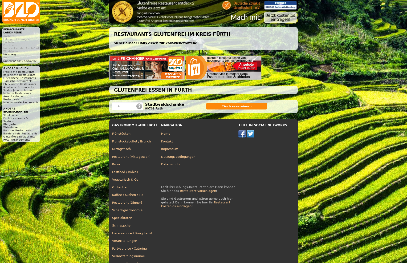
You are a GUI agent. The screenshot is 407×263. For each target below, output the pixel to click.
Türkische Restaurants (18, 81)
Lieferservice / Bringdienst (132, 233)
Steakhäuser (11, 115)
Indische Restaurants (17, 93)
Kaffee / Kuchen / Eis (127, 195)
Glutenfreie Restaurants (19, 136)
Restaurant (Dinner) (127, 202)
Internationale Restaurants (21, 102)
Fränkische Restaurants (18, 71)
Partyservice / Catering (129, 248)
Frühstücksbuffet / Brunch (131, 141)
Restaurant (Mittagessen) (131, 156)
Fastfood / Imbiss (125, 172)
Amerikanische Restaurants (13, 98)
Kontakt (167, 141)
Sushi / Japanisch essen (18, 90)
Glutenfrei (119, 187)
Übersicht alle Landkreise (20, 61)
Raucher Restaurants (17, 130)
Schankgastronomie (127, 210)
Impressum (169, 149)
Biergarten (10, 124)
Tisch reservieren (237, 106)
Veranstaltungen (124, 241)
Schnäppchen (122, 225)
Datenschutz (170, 164)
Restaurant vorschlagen (198, 191)
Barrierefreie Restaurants (20, 133)
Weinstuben (11, 127)
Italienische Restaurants (19, 75)
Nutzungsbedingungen (178, 156)
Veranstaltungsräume (128, 256)
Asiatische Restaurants (18, 87)
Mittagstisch (121, 149)
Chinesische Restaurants (19, 84)
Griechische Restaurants (19, 78)
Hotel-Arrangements (16, 139)
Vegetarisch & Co (125, 179)
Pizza (116, 164)
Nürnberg (9, 54)
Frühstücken (121, 133)
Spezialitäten (122, 218)
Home (165, 133)
